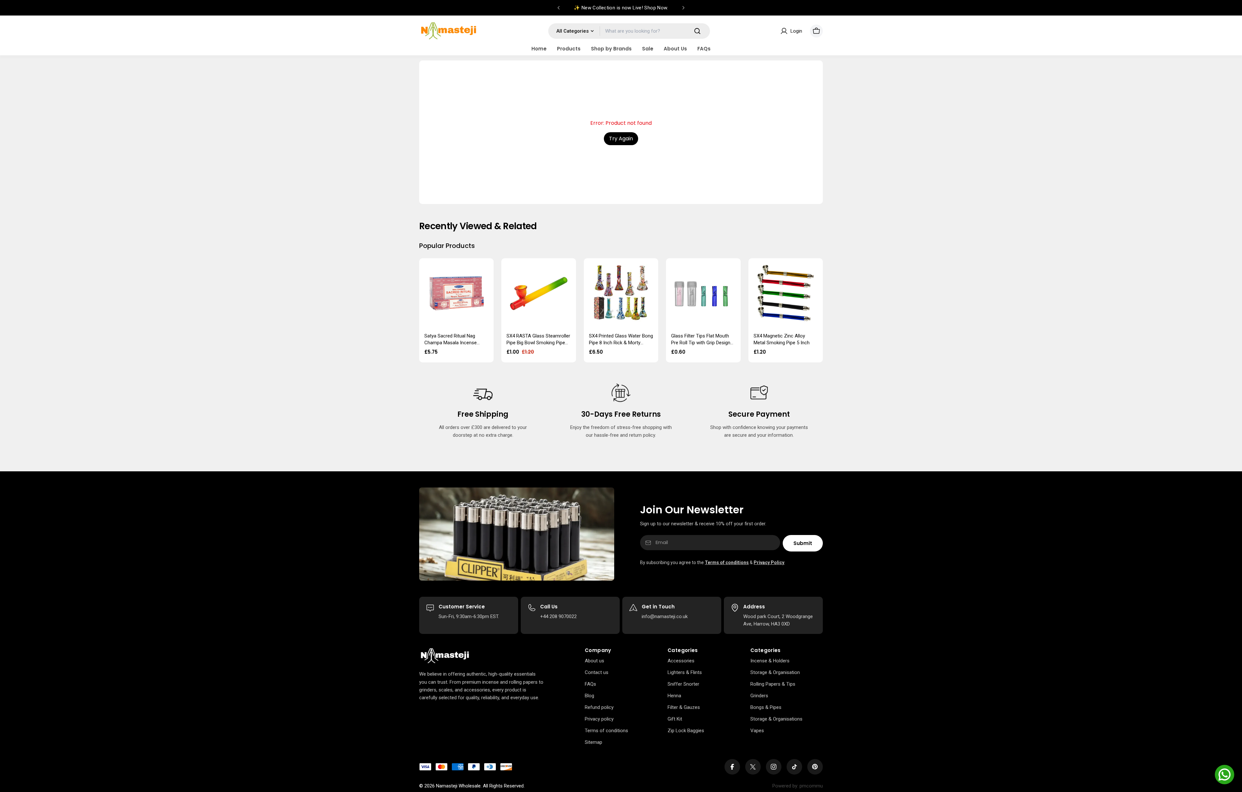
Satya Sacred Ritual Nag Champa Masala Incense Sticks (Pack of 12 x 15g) (450, 342)
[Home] (445, 656)
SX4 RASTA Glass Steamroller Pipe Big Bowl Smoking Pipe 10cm (538, 342)
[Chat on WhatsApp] (1224, 774)
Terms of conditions (727, 562)
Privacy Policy (769, 562)
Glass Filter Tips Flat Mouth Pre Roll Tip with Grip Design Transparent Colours (700, 342)
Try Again (621, 138)
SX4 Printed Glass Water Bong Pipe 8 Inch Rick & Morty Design (621, 342)
